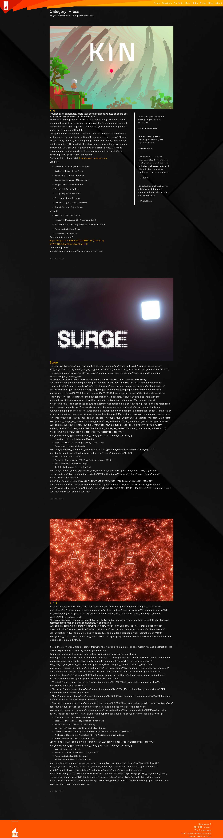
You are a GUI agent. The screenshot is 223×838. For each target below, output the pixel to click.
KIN (52, 111)
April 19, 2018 (57, 258)
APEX (54, 603)
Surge (54, 362)
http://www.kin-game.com (93, 158)
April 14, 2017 (57, 499)
